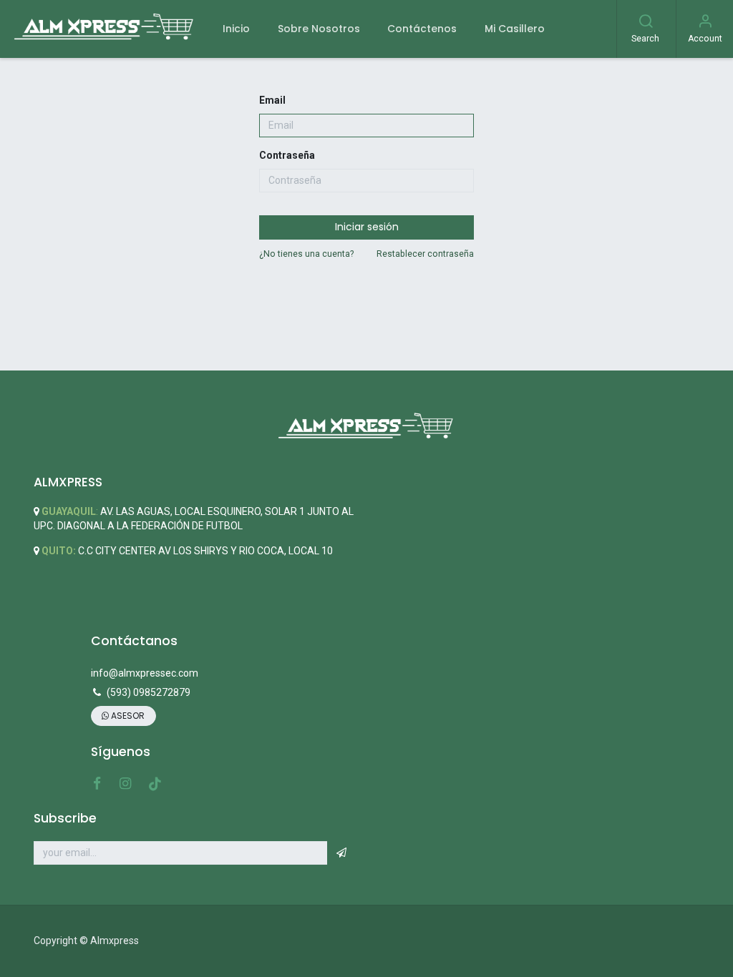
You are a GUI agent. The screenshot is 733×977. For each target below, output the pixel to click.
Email (272, 100)
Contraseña (287, 155)
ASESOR (127, 716)
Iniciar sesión (367, 227)
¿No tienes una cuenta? (306, 254)
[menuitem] (236, 28)
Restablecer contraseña (425, 254)
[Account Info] (705, 23)
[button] (341, 853)
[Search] (646, 23)
